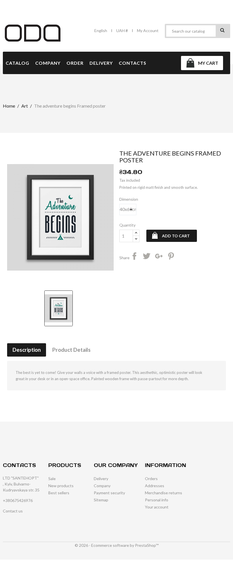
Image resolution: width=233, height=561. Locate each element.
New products (61, 485)
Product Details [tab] (71, 349)
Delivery (101, 63)
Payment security (109, 492)
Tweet (147, 257)
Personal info (156, 499)
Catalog (17, 63)
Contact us (13, 510)
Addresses (154, 485)
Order (75, 63)
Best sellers (58, 492)
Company (48, 63)
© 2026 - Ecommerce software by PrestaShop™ (117, 545)
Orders (151, 478)
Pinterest (172, 257)
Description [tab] (27, 349)
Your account (156, 507)
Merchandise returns (163, 492)
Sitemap (101, 499)
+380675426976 (18, 500)
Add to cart (176, 235)
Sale (52, 478)
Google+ (159, 257)
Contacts (132, 63)
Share (135, 257)
